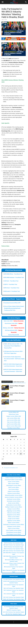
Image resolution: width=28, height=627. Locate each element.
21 (17, 451)
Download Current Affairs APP (12, 302)
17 (3, 451)
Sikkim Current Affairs (13, 522)
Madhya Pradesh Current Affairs (13, 507)
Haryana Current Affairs (13, 493)
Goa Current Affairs (14, 489)
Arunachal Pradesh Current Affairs (13, 479)
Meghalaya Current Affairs (13, 511)
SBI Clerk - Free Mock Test (11, 281)
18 (7, 451)
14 (17, 448)
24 (3, 454)
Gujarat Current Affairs (14, 491)
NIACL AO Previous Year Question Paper (13, 599)
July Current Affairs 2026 (13, 418)
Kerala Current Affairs (13, 503)
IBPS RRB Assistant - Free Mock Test (14, 277)
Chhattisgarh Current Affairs (13, 485)
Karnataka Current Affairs (13, 501)
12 (10, 448)
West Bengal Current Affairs (13, 534)
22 (20, 451)
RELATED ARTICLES (7, 382)
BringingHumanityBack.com (11, 467)
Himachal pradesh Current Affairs (13, 495)
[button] (2, 2)
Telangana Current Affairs (13, 526)
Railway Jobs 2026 (13, 328)
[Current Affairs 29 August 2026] (5, 387)
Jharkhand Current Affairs (13, 499)
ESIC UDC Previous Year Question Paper (13, 597)
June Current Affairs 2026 (13, 420)
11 (7, 448)
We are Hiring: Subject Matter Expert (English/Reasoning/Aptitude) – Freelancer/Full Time (14, 308)
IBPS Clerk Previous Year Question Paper (13, 550)
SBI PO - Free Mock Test (10, 284)
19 (10, 451)
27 (14, 454)
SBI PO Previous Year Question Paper (13, 543)
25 (7, 454)
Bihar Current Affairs (13, 483)
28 (17, 454)
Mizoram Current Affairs (13, 513)
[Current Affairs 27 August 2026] (5, 402)
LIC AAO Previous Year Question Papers (13, 579)
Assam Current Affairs (13, 481)
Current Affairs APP (14, 412)
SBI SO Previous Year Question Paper (13, 547)
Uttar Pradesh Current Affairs (13, 530)
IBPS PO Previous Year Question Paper (14, 548)
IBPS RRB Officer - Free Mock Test (13, 274)
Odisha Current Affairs (13, 516)
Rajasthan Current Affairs (13, 520)
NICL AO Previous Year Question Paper (14, 588)
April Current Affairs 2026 (13, 424)
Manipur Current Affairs (13, 509)
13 (14, 448)
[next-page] (5, 407)
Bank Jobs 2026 (14, 321)
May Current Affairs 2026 (13, 422)
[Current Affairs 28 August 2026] (5, 394)
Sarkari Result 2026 (13, 334)
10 (3, 448)
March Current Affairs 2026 (14, 426)
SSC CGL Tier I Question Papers (14, 614)
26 (10, 454)
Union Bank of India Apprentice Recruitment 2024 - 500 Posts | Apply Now (14, 358)
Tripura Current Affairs (13, 528)
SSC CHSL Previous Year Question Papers (13, 612)
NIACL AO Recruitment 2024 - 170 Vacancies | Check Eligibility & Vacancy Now (13, 346)
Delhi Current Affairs (13, 487)
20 (14, 451)
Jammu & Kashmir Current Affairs (13, 497)
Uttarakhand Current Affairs (13, 532)
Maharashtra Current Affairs (13, 505)
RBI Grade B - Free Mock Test (12, 291)
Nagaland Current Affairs (13, 514)
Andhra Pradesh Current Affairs (14, 477)
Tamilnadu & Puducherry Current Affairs (13, 524)
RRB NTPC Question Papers (14, 610)
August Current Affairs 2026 (13, 416)
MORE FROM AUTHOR (19, 382)
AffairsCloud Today (14, 414)
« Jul (2, 459)
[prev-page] (2, 407)
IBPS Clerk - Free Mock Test (11, 288)
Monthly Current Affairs (13, 428)
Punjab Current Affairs (13, 518)
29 (20, 454)
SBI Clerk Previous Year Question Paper (14, 545)
